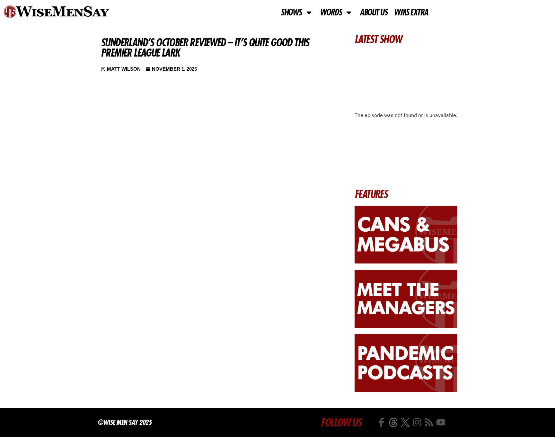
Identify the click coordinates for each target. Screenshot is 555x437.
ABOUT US (373, 12)
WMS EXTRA (411, 12)
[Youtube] (440, 422)
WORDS (331, 12)
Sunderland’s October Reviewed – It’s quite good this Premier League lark (205, 47)
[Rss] (429, 422)
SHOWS (291, 12)
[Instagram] (417, 422)
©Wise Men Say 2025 (124, 422)
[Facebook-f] (381, 422)
